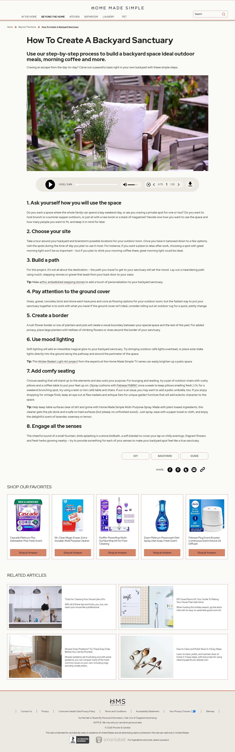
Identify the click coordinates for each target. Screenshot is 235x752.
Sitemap (210, 711)
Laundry (108, 16)
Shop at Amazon (28, 552)
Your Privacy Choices (179, 711)
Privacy (45, 711)
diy (135, 456)
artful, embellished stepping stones (62, 282)
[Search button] (223, 14)
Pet (124, 16)
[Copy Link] (202, 470)
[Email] (194, 469)
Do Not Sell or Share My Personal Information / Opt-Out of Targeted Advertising (117, 717)
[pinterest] (178, 469)
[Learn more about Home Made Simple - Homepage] (117, 11)
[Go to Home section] (16, 16)
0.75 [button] (160, 184)
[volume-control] (125, 184)
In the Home (29, 16)
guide (194, 456)
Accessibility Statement (147, 711)
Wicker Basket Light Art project (58, 361)
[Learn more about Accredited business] (79, 740)
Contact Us (26, 711)
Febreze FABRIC (127, 385)
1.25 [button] (172, 184)
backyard (165, 456)
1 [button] (166, 184)
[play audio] (50, 184)
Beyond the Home (53, 16)
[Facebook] (170, 470)
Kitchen (75, 16)
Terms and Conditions (115, 711)
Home (10, 27)
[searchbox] (210, 14)
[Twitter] (186, 470)
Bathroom (91, 16)
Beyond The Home (27, 27)
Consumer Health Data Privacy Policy (77, 711)
